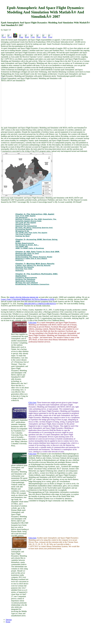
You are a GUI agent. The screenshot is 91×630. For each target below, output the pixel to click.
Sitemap (9, 620)
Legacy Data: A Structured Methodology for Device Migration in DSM (27, 299)
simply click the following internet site (24, 297)
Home (8, 622)
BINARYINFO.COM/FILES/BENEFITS (40, 304)
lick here (32, 323)
